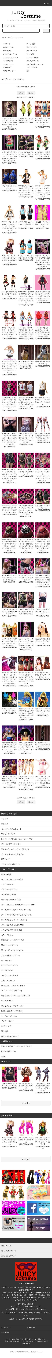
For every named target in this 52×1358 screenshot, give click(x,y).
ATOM (28, 1344)
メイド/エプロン (8, 61)
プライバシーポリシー (27, 1341)
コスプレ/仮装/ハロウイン (34, 64)
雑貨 (27, 71)
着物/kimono (7, 51)
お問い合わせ (5, 1332)
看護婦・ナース (8, 47)
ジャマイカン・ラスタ (10, 54)
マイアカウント (6, 1327)
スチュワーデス (31, 47)
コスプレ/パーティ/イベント (15, 37)
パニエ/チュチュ (8, 64)
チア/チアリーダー (9, 71)
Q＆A (3, 1056)
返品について (41, 1339)
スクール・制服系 (32, 57)
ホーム (4, 37)
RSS (23, 1344)
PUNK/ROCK (7, 67)
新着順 (33, 86)
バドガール (6, 44)
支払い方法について (17, 1339)
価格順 (27, 86)
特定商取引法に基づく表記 (12, 1341)
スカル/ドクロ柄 (31, 67)
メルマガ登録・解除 (40, 1341)
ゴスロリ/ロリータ (32, 61)
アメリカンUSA (31, 51)
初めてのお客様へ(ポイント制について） (16, 1046)
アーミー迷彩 (30, 44)
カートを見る (31, 1327)
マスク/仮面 (30, 54)
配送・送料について (8, 1051)
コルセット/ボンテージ (10, 57)
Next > (30, 93)
